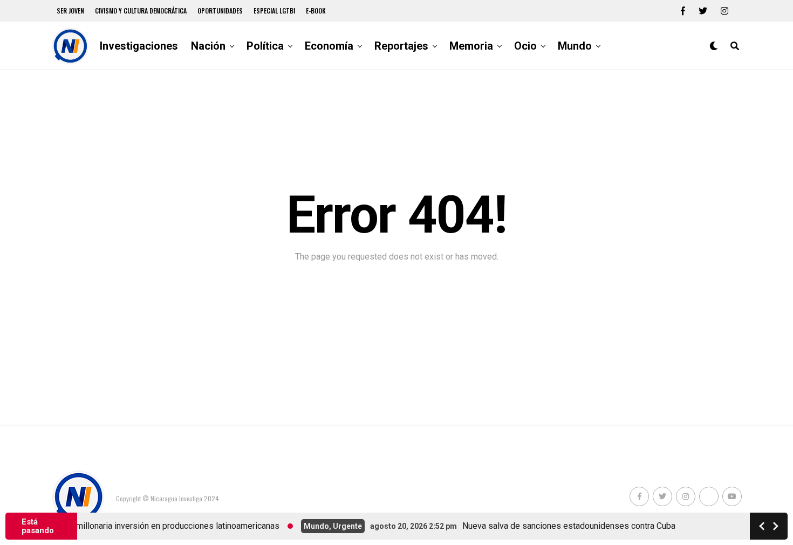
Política (265, 45)
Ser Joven (70, 10)
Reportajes (401, 45)
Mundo (575, 45)
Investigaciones (139, 45)
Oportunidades (220, 10)
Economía (329, 45)
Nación (208, 45)
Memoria (471, 45)
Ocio (525, 45)
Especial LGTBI (274, 10)
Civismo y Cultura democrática (141, 10)
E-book (316, 10)
